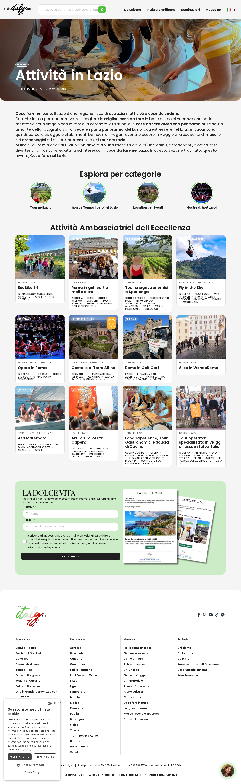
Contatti (183, 659)
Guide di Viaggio (135, 675)
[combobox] (50, 703)
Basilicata (77, 653)
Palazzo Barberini (27, 686)
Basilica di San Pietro (29, 653)
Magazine (213, 10)
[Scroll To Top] (234, 780)
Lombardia (77, 691)
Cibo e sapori (133, 697)
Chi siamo (184, 648)
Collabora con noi (189, 653)
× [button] (55, 703)
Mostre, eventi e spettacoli (142, 713)
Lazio (73, 681)
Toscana (76, 730)
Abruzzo (76, 648)
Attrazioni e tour (135, 664)
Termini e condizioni (142, 775)
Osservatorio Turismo (192, 670)
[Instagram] (204, 615)
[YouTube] (210, 615)
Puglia (74, 713)
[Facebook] (198, 615)
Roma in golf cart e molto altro (90, 289)
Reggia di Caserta (27, 681)
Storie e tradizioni (136, 719)
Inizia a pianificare (161, 10)
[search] (102, 9)
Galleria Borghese (27, 675)
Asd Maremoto (32, 438)
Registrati (69, 556)
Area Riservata (187, 675)
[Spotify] (222, 615)
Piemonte (76, 708)
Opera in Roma (32, 367)
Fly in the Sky (191, 287)
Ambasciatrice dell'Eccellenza (198, 664)
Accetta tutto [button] (20, 756)
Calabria (76, 659)
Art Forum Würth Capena (87, 440)
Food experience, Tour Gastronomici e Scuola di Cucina (147, 442)
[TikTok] (216, 615)
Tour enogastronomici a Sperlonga (146, 289)
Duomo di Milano (27, 664)
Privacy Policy (23, 749)
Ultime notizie (133, 681)
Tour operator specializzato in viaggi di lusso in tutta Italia (200, 442)
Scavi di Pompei (26, 648)
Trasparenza (168, 775)
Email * (31, 520)
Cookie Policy (115, 775)
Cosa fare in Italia (136, 703)
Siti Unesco (131, 670)
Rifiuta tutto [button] (45, 756)
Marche (75, 697)
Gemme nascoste (136, 653)
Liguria (74, 686)
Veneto (75, 752)
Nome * (31, 507)
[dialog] (32, 739)
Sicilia (74, 725)
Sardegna (77, 719)
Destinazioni (190, 10)
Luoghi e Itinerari (135, 708)
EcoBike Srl (28, 287)
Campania (77, 664)
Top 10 (111, 327)
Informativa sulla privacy (44, 547)
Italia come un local (137, 648)
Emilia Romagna (81, 670)
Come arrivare (134, 659)
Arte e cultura (133, 691)
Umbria (75, 741)
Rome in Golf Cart (142, 367)
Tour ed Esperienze (137, 686)
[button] (32, 765)
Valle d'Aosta (79, 746)
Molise (74, 703)
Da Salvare (132, 10)
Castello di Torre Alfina (93, 367)
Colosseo (22, 659)
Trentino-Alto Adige (84, 736)
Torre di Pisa (24, 670)
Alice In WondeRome (198, 367)
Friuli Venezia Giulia (83, 675)
